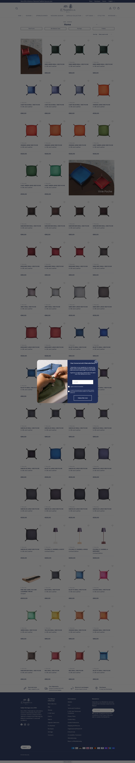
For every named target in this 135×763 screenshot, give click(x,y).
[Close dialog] (96, 362)
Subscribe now (83, 398)
